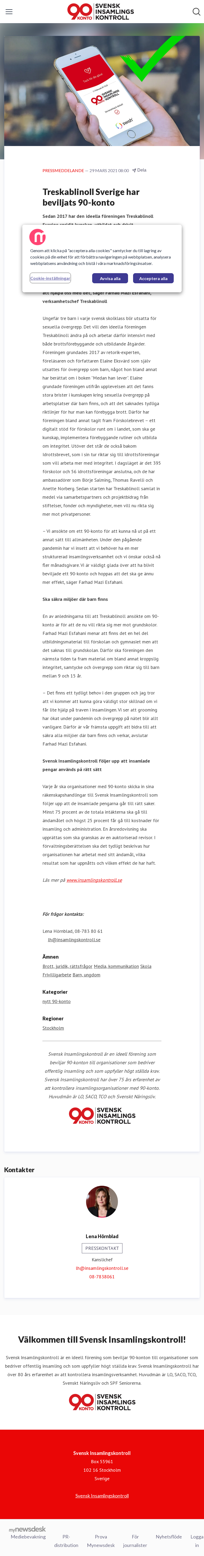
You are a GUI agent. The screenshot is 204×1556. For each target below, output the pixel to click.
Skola (145, 966)
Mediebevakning (28, 1537)
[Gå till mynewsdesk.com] (27, 1529)
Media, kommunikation (116, 966)
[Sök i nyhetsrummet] (196, 11)
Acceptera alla (153, 278)
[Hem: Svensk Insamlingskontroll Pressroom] (100, 11)
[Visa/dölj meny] (9, 11)
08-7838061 (102, 1277)
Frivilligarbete (56, 975)
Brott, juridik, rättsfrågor (67, 966)
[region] (102, 258)
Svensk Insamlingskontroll (102, 1496)
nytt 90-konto (56, 1001)
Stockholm (53, 1028)
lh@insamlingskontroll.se (102, 1268)
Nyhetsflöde (169, 1537)
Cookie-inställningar (50, 277)
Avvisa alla (110, 278)
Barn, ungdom (86, 975)
